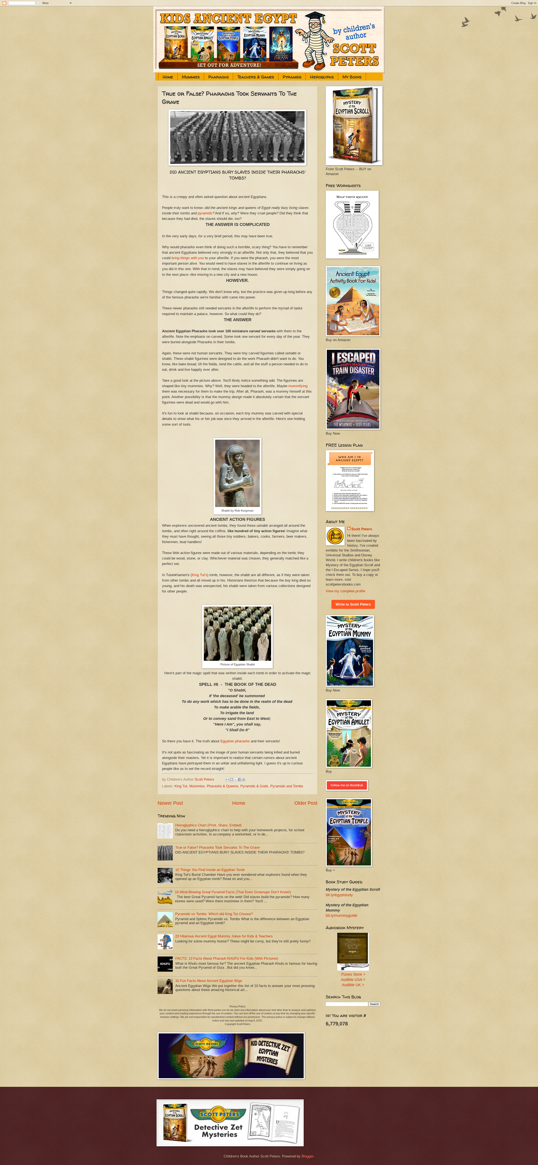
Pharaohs (218, 77)
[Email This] (227, 779)
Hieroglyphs (322, 77)
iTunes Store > (353, 974)
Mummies (191, 77)
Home (168, 77)
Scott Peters (361, 529)
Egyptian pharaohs (235, 741)
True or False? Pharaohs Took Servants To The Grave (217, 848)
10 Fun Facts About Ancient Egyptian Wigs (208, 981)
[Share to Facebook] (239, 779)
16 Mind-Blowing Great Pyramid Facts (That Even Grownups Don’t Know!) (233, 892)
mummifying (297, 386)
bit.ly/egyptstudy (339, 895)
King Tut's (199, 575)
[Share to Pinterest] (243, 779)
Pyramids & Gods (254, 786)
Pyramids (292, 77)
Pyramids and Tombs (286, 786)
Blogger (307, 1156)
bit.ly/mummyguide (341, 915)
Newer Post (170, 803)
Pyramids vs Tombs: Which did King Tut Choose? (214, 914)
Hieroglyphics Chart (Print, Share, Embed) (208, 825)
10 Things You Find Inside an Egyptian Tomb (210, 870)
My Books (351, 77)
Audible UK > (353, 985)
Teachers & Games (255, 77)
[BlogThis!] (231, 779)
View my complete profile (345, 591)
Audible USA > (353, 980)
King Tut (180, 786)
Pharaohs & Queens (222, 786)
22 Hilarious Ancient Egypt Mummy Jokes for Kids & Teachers (224, 936)
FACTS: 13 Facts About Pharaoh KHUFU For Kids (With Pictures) (226, 958)
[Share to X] (235, 779)
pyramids (205, 213)
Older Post (305, 803)
